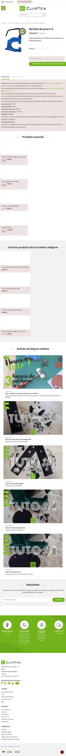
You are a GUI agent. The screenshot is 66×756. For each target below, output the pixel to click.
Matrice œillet (6, 228)
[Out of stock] (9, 154)
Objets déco (4, 722)
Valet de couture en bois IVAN (12, 310)
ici (63, 101)
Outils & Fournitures (7, 719)
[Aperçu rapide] (14, 154)
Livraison (4, 730)
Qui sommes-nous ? (7, 692)
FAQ (2, 694)
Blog (2, 702)
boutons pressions (50, 83)
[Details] (18, 154)
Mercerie (3, 712)
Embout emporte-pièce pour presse (14, 157)
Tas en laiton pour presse (10, 181)
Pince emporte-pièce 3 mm (11, 289)
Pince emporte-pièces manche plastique (15, 267)
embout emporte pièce (53, 88)
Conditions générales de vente (10, 739)
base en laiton (8, 91)
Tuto (6, 358)
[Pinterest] (46, 48)
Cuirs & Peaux (5, 710)
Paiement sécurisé (6, 734)
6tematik (16, 747)
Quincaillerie (5, 714)
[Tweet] (42, 48)
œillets (8, 86)
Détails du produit (18, 77)
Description (5, 77)
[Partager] (37, 48)
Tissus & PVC (5, 717)
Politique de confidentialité (9, 737)
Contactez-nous (6, 699)
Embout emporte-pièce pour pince (13, 331)
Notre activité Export (7, 697)
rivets (61, 83)
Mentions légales (6, 732)
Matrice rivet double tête (10, 206)
